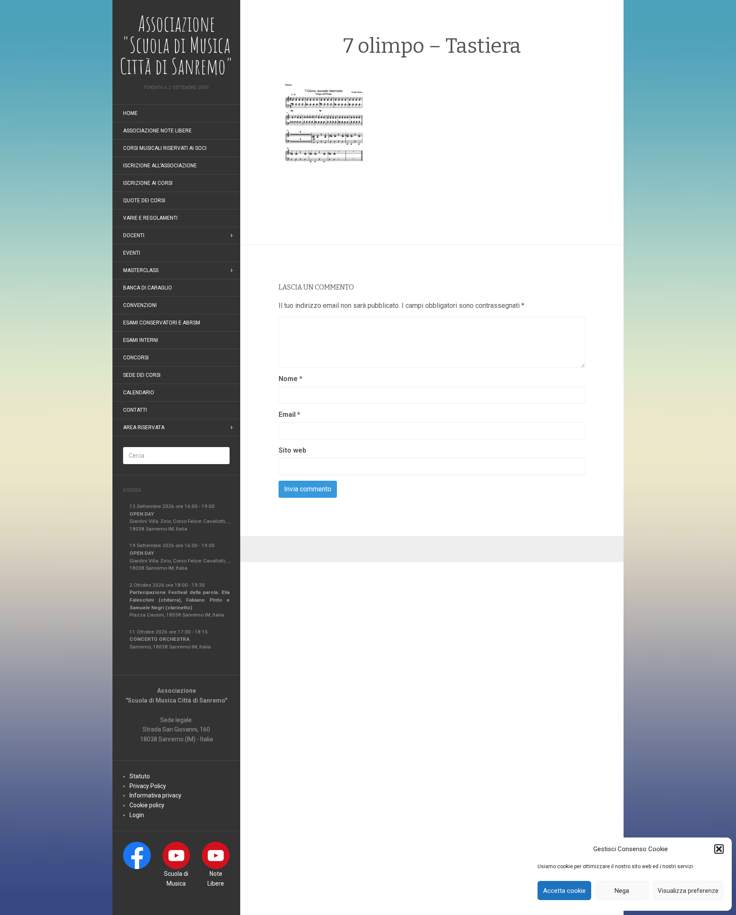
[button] (719, 849)
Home (130, 113)
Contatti (135, 410)
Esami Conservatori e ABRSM (161, 323)
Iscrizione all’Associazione (160, 166)
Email (289, 414)
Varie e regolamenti (150, 218)
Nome (290, 379)
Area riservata (143, 427)
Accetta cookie (564, 891)
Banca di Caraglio (147, 288)
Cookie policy (146, 805)
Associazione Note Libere (157, 131)
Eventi (131, 253)
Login (136, 815)
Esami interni (140, 340)
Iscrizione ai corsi (147, 183)
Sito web (292, 450)
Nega (622, 891)
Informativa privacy (155, 795)
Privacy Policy (147, 786)
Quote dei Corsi (144, 201)
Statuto (139, 776)
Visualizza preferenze (688, 891)
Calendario (138, 393)
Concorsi (136, 358)
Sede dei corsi (142, 375)
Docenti (133, 235)
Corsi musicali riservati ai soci (165, 148)
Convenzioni (140, 305)
